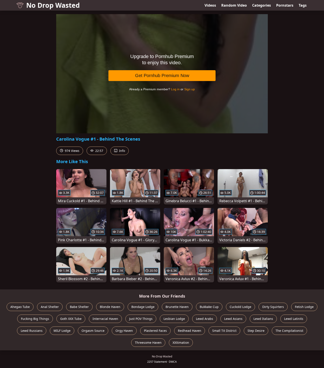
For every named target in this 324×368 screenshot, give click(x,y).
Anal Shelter (50, 307)
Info (121, 151)
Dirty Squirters (273, 307)
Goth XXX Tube (71, 319)
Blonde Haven (110, 307)
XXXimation (181, 342)
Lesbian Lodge (174, 319)
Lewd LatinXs (293, 319)
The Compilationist (289, 330)
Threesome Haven (148, 342)
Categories (261, 5)
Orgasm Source (93, 330)
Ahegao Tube (20, 307)
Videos (210, 5)
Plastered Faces (155, 330)
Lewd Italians (263, 319)
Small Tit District (224, 330)
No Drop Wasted (53, 5)
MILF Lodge (62, 330)
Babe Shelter (79, 307)
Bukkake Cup (209, 307)
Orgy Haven (124, 330)
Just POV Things (141, 319)
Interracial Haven (105, 319)
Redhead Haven (189, 330)
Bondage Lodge (143, 307)
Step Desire (256, 330)
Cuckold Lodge (240, 307)
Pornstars (284, 5)
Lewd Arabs (204, 319)
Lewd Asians (233, 319)
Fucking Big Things (35, 319)
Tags (303, 5)
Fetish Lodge (304, 307)
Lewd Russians (32, 330)
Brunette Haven (177, 307)
